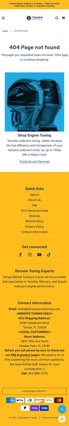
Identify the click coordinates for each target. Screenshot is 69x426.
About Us (34, 200)
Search (34, 194)
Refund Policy (34, 221)
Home (5, 31)
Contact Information (34, 232)
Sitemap (34, 216)
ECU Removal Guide (34, 210)
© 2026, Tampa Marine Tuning (23, 417)
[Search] (57, 18)
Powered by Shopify (51, 417)
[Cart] (63, 18)
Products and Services (35, 161)
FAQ (34, 205)
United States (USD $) (33, 391)
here (65, 55)
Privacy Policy (34, 226)
